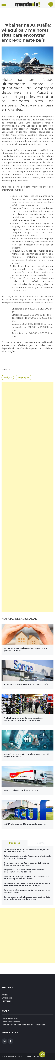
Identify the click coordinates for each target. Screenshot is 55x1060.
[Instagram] (4, 1041)
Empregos (23, 377)
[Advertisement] (27, 497)
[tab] (15, 843)
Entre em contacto (11, 1021)
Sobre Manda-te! (10, 1018)
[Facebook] (10, 1041)
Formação (7, 1001)
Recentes (40, 843)
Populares (14, 843)
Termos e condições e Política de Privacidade (23, 1025)
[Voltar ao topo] (42, 1054)
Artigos (8, 377)
